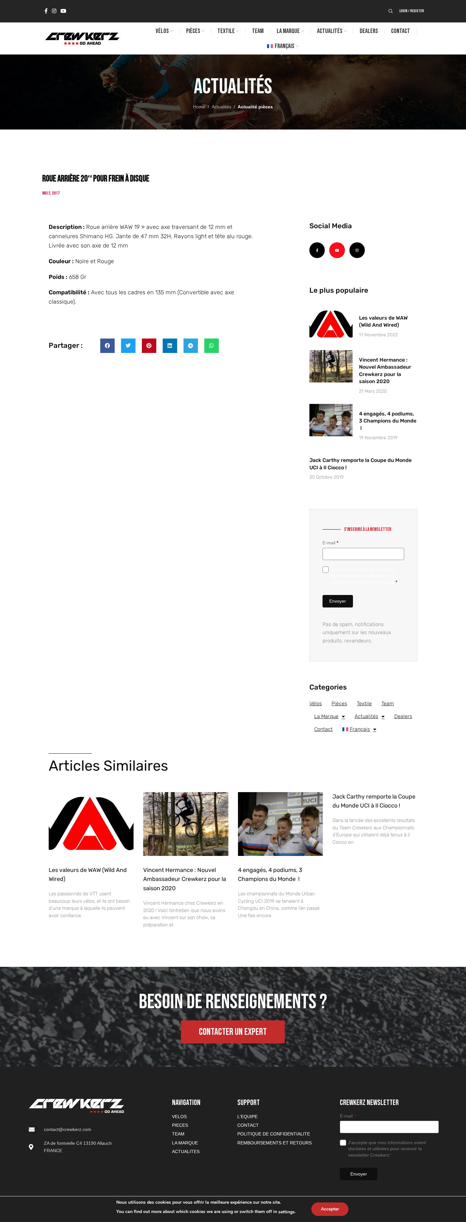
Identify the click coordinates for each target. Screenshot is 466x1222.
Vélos (315, 703)
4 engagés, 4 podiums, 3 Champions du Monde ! (387, 421)
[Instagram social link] (54, 11)
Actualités (221, 106)
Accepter (330, 1209)
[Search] (390, 11)
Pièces (339, 703)
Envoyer (337, 601)
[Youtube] (337, 250)
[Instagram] (357, 250)
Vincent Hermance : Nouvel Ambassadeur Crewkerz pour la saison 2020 (184, 879)
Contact (323, 729)
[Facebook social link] (46, 11)
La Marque (326, 716)
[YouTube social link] (64, 11)
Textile (364, 703)
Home (199, 106)
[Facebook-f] (317, 250)
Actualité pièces (255, 106)
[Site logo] (81, 38)
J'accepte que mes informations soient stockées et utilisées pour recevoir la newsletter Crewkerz (364, 575)
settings (286, 1212)
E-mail (330, 542)
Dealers (403, 716)
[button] (107, 346)
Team (387, 703)
